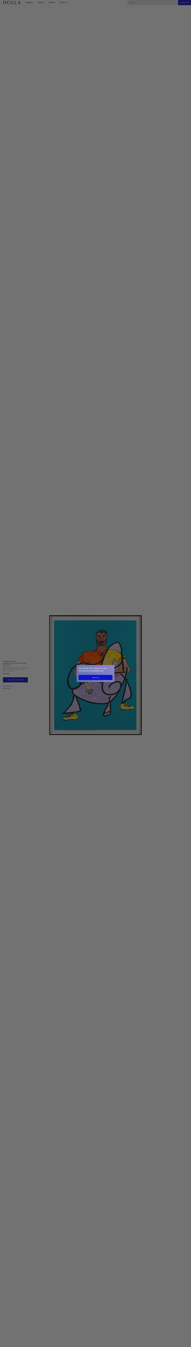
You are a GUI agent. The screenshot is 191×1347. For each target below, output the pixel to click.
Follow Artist (95, 677)
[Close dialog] (112, 667)
